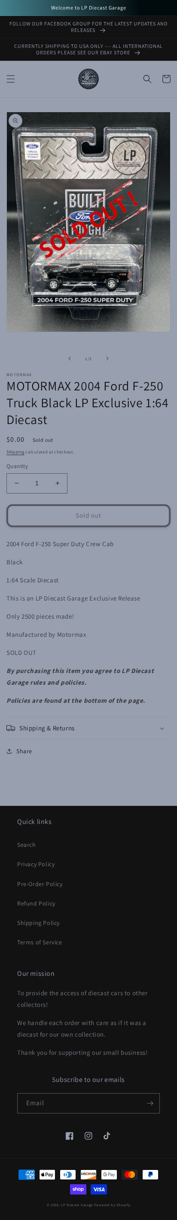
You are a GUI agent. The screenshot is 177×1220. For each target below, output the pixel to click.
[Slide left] (69, 358)
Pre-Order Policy (40, 884)
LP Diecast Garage (77, 1204)
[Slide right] (107, 358)
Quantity (17, 466)
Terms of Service (39, 942)
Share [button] (24, 751)
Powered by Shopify (112, 1204)
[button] (10, 78)
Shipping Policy (38, 923)
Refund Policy (36, 903)
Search (26, 845)
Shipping (15, 452)
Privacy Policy (36, 864)
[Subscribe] (149, 1103)
